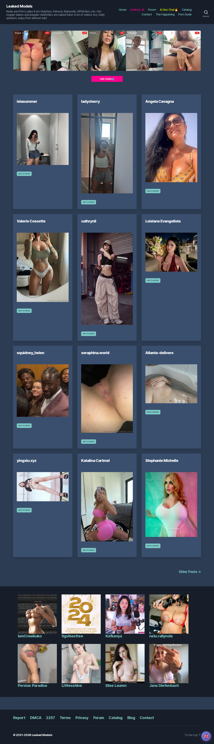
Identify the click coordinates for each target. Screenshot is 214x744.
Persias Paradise (32, 685)
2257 (50, 717)
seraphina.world (95, 352)
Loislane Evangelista (162, 221)
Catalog (187, 9)
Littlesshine (72, 685)
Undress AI (137, 9)
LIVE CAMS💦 (107, 79)
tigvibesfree (72, 636)
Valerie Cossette (31, 221)
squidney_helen (30, 352)
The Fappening (165, 14)
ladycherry (90, 101)
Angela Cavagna (159, 101)
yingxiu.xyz (27, 460)
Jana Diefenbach (164, 685)
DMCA (35, 717)
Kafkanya (113, 636)
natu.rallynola (161, 636)
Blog (131, 717)
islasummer (27, 101)
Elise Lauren (115, 685)
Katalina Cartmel (95, 460)
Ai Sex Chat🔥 (169, 9)
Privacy (81, 717)
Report (19, 717)
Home (122, 9)
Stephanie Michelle (161, 460)
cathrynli (88, 221)
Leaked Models (19, 6)
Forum (152, 9)
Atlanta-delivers (159, 352)
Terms (65, 717)
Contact (147, 14)
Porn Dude (185, 14)
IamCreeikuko (30, 636)
